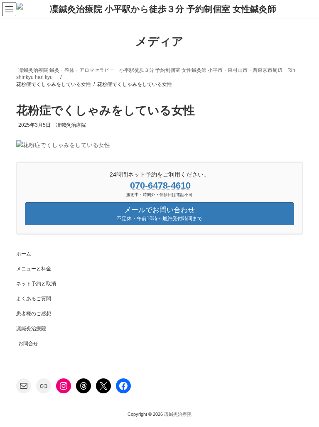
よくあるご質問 (33, 299)
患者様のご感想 (33, 314)
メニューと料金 (33, 269)
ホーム (23, 254)
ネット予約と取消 (36, 284)
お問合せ (28, 343)
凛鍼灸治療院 (31, 328)
